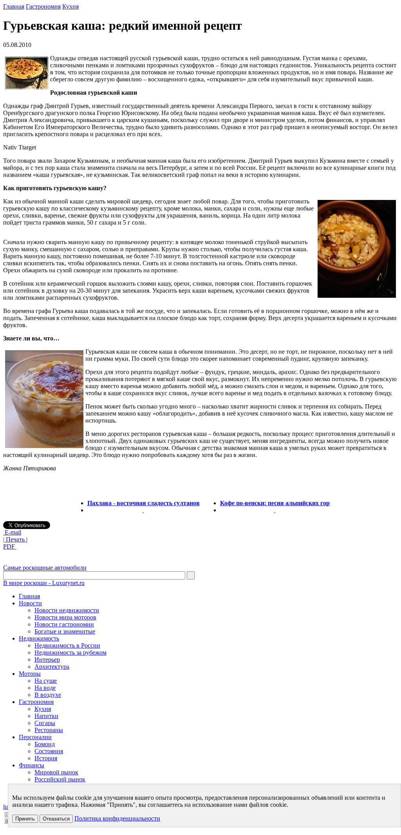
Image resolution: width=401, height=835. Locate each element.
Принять (25, 819)
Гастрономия (43, 6)
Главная (13, 6)
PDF (9, 546)
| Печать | (15, 539)
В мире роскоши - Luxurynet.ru (44, 582)
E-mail (12, 532)
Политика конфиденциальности (117, 818)
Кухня (70, 6)
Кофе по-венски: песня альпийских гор (275, 503)
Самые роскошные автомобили (45, 567)
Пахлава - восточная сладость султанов (143, 503)
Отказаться (56, 819)
